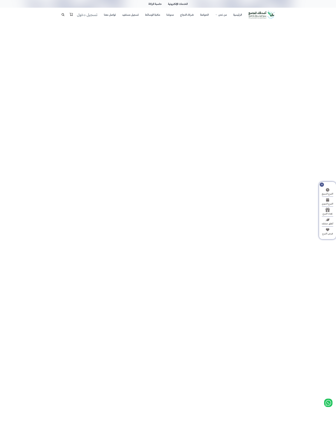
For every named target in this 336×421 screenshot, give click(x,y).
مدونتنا (170, 14)
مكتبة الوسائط (152, 14)
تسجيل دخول (87, 14)
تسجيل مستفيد (130, 14)
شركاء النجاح (187, 14)
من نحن (222, 14)
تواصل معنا (110, 14)
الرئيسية (237, 14)
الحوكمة (204, 14)
